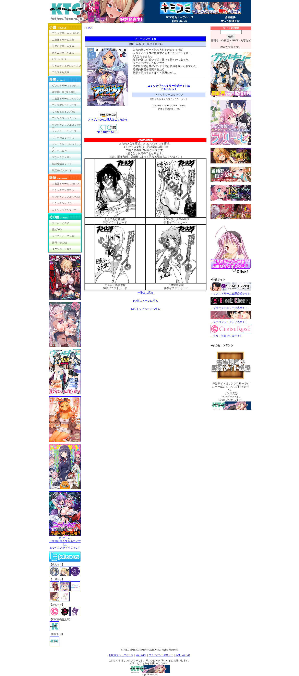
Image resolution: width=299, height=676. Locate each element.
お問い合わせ (180, 21)
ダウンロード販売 (62, 249)
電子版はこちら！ (107, 131)
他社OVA (57, 229)
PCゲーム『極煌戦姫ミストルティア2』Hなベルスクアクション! (65, 542)
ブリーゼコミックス (63, 137)
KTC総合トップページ (179, 17)
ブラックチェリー (62, 157)
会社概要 (230, 17)
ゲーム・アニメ (60, 223)
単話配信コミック (62, 163)
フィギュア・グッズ (63, 236)
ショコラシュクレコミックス (66, 145)
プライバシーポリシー (161, 655)
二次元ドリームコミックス (66, 98)
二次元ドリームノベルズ (65, 33)
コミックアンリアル (63, 190)
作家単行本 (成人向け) (64, 92)
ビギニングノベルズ (63, 52)
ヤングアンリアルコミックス (66, 125)
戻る (90, 28)
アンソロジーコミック (64, 118)
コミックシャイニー (63, 203)
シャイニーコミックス (64, 131)
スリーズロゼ (59, 150)
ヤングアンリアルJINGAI (66, 196)
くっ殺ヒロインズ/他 (63, 111)
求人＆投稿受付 (230, 21)
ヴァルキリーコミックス (65, 85)
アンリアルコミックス (64, 105)
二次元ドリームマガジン (65, 183)
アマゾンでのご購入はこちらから (108, 119)
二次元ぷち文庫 (60, 72)
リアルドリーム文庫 (63, 46)
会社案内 (141, 655)
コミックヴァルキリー (64, 209)
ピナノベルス (59, 59)
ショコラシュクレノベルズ (66, 65)
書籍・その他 (59, 242)
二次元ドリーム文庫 (63, 39)
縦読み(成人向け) (61, 170)
